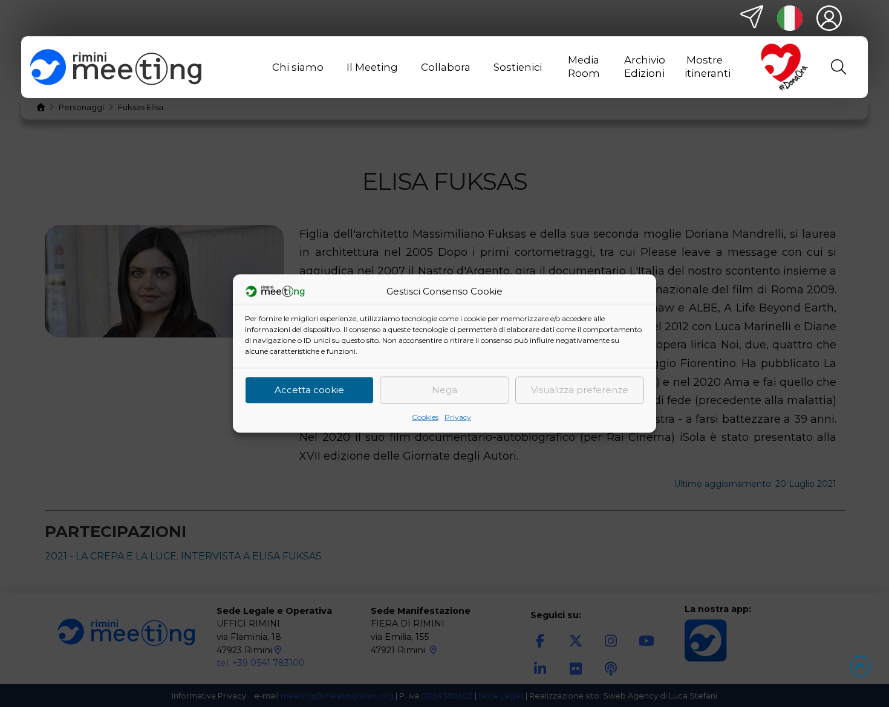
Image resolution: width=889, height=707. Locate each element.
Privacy (457, 416)
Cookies (425, 416)
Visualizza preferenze (579, 390)
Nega (444, 390)
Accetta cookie (309, 390)
